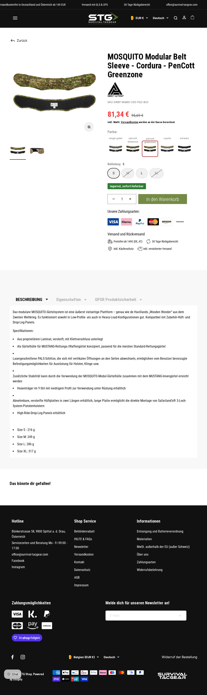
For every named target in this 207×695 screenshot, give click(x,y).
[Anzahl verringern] (113, 199)
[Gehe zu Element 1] (18, 151)
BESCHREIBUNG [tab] (29, 299)
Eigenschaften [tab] (68, 299)
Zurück (22, 40)
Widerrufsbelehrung (150, 570)
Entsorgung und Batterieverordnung (160, 531)
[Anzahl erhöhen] (130, 199)
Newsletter (81, 547)
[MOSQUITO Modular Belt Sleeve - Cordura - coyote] (167, 149)
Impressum (81, 585)
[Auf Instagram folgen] (22, 657)
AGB (77, 577)
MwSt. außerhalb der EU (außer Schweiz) (163, 547)
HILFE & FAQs (83, 539)
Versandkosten (129, 122)
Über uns (142, 554)
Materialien (144, 539)
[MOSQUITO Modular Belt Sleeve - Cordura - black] (184, 149)
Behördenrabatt (84, 531)
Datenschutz (82, 570)
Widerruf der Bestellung (179, 657)
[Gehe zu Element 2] (37, 151)
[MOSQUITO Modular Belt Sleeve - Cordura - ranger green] (116, 149)
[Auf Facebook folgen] (12, 657)
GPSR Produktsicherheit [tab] (115, 299)
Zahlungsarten (146, 562)
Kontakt (79, 562)
